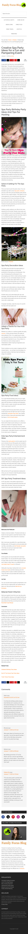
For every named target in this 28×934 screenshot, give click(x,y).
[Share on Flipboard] (15, 60)
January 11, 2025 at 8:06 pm (11, 751)
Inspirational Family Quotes (7, 885)
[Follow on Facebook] (3, 817)
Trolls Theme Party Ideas (7, 677)
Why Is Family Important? (7, 883)
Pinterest (11, 261)
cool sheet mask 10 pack (7, 564)
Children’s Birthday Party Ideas (9, 669)
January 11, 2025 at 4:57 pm (11, 730)
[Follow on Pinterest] (13, 817)
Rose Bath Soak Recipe (7, 602)
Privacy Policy (4, 904)
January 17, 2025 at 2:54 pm (11, 774)
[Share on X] (8, 60)
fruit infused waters (13, 417)
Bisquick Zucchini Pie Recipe (7, 887)
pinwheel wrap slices (13, 413)
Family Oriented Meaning (6, 888)
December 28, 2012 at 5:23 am (11, 697)
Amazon (22, 868)
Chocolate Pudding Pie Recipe (8, 880)
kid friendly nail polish (20, 546)
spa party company (19, 190)
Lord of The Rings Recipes (7, 882)
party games (12, 441)
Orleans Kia (7, 772)
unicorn (3, 333)
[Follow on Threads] (23, 817)
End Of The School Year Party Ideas (10, 673)
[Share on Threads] (18, 60)
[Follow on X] (8, 817)
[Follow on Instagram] (18, 817)
